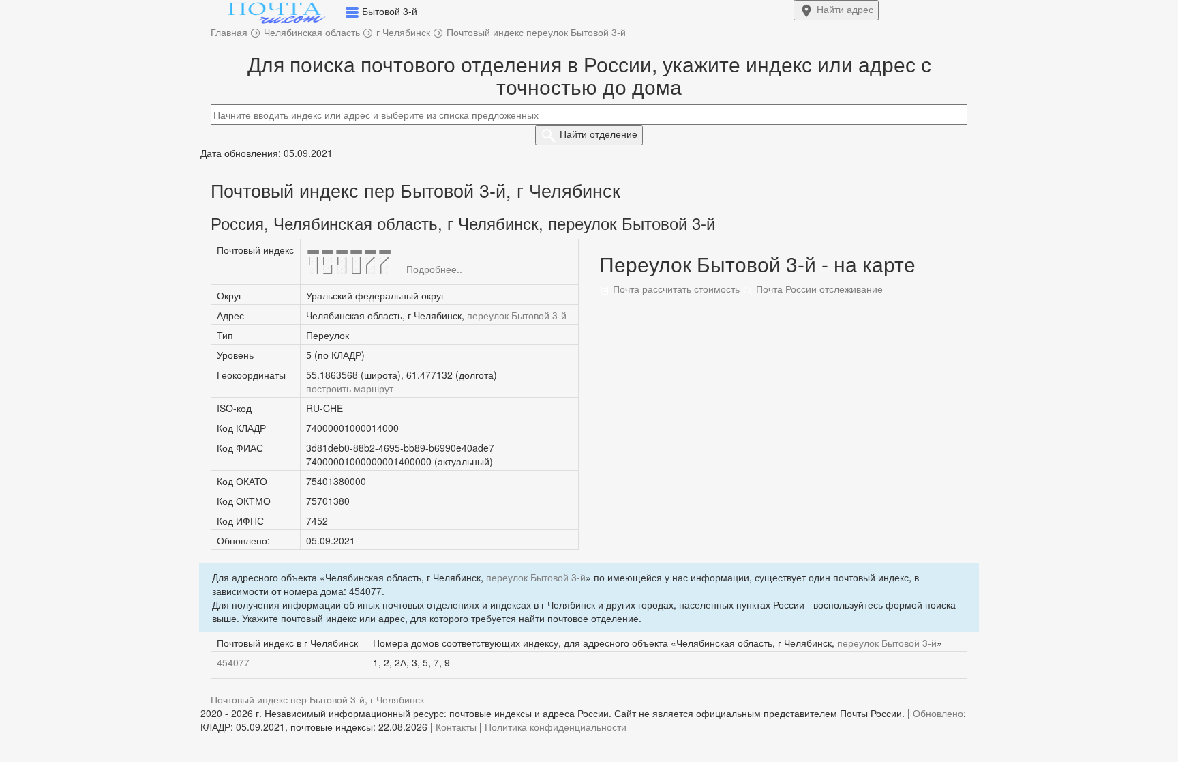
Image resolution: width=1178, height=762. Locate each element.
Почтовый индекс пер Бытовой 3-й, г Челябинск (317, 699)
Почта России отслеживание (818, 288)
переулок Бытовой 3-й (517, 315)
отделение (598, 134)
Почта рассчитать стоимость (675, 288)
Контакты (456, 726)
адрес (845, 9)
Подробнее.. (434, 269)
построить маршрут (349, 388)
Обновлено (938, 713)
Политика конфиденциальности (555, 726)
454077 (233, 662)
